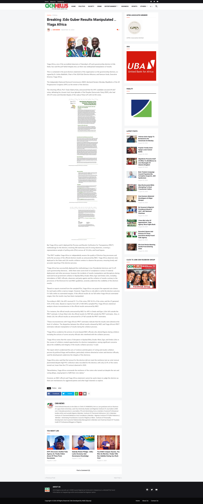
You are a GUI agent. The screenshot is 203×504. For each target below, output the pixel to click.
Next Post (117, 478)
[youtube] (157, 1)
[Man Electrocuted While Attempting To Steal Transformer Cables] (132, 187)
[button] (151, 6)
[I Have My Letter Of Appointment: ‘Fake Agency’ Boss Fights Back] (132, 222)
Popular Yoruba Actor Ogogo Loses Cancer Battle (145, 150)
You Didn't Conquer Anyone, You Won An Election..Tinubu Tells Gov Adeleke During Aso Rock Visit (108, 455)
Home (46, 1)
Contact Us (60, 1)
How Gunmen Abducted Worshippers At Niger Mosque (146, 198)
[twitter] (154, 1)
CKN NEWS (59, 403)
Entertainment (111, 6)
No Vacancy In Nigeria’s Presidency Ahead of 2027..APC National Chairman (146, 210)
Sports (134, 6)
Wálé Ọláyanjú (86, 501)
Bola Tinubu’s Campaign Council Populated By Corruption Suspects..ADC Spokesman (147, 175)
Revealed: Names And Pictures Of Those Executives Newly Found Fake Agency (146, 234)
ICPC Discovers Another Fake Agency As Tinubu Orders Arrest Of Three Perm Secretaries (57, 455)
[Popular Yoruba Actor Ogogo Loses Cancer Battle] (132, 150)
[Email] (85, 394)
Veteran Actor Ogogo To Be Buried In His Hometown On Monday (146, 139)
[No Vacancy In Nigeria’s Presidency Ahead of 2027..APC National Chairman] (132, 209)
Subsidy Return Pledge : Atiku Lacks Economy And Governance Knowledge (82, 454)
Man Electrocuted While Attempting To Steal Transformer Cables (146, 187)
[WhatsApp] (76, 394)
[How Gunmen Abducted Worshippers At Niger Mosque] (132, 198)
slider (59, 388)
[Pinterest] (80, 394)
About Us (53, 1)
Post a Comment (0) (83, 470)
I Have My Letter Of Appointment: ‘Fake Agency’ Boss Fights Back (146, 222)
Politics (82, 6)
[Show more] (89, 394)
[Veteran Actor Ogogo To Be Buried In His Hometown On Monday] (132, 139)
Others (143, 6)
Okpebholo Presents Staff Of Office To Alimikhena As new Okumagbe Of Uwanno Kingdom (147, 162)
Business (125, 6)
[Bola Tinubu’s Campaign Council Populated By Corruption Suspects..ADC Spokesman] (132, 174)
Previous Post (50, 478)
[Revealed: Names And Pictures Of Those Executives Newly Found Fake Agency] (132, 234)
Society (91, 6)
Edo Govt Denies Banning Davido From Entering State (146, 246)
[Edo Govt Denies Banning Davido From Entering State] (132, 247)
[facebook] (151, 1)
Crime (99, 6)
